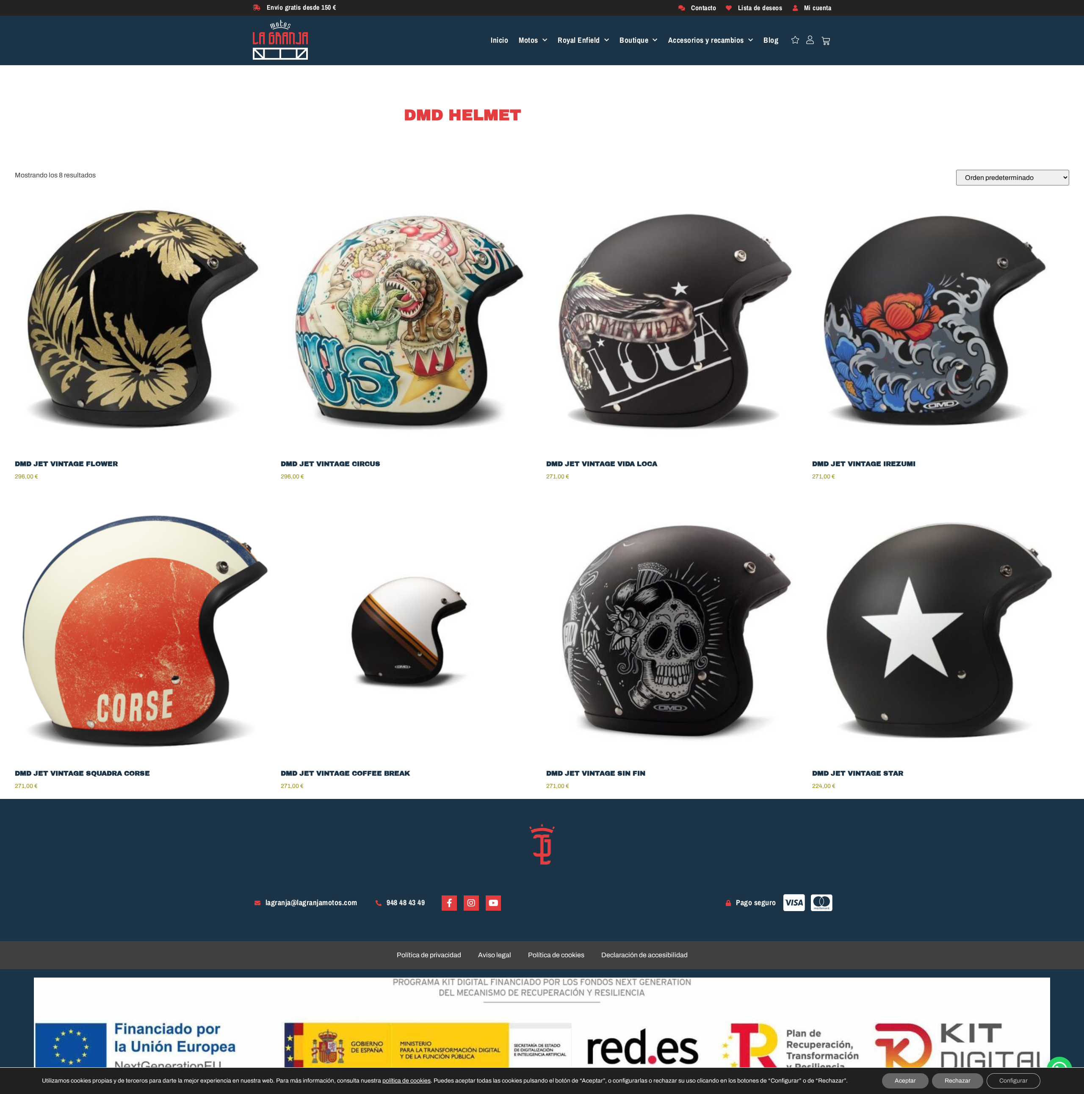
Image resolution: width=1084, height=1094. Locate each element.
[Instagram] (471, 903)
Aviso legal (494, 955)
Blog (770, 40)
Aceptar (905, 1080)
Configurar (1013, 1080)
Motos (528, 40)
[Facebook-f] (449, 903)
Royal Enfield (579, 40)
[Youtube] (493, 903)
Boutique (633, 40)
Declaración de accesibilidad (644, 955)
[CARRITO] (826, 41)
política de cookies (406, 1080)
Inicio (499, 40)
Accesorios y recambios (706, 40)
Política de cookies (556, 955)
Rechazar (958, 1080)
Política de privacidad (429, 955)
